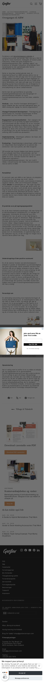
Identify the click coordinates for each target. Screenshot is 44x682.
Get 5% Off (33, 344)
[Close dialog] (42, 329)
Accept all (22, 673)
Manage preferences (22, 678)
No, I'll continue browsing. (33, 348)
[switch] (5, 677)
